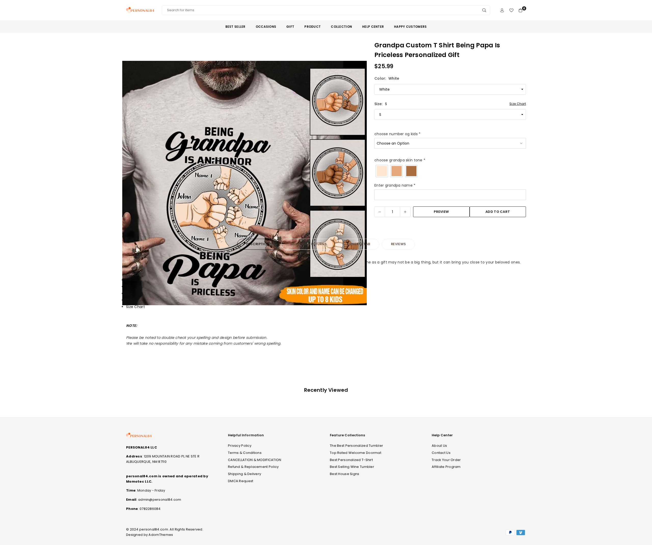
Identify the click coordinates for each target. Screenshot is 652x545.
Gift (290, 26)
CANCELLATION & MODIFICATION (254, 459)
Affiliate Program (446, 466)
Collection (341, 26)
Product (312, 26)
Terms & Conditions (245, 452)
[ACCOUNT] (502, 10)
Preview (441, 211)
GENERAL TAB (358, 244)
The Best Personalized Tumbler (356, 445)
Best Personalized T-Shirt (351, 459)
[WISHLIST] (511, 10)
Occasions (266, 26)
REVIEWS (398, 244)
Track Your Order (446, 459)
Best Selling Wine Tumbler (352, 466)
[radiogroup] (450, 171)
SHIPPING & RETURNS (308, 244)
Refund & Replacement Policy (253, 466)
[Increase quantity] (405, 212)
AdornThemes (160, 534)
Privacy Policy (239, 445)
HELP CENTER (373, 26)
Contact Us (441, 452)
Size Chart (517, 104)
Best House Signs (344, 473)
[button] (359, 184)
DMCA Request (240, 481)
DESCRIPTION (257, 244)
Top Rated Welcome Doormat (355, 452)
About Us (439, 445)
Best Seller (235, 26)
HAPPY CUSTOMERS (410, 26)
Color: (386, 78)
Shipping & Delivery (244, 473)
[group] (244, 183)
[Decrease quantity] (380, 212)
